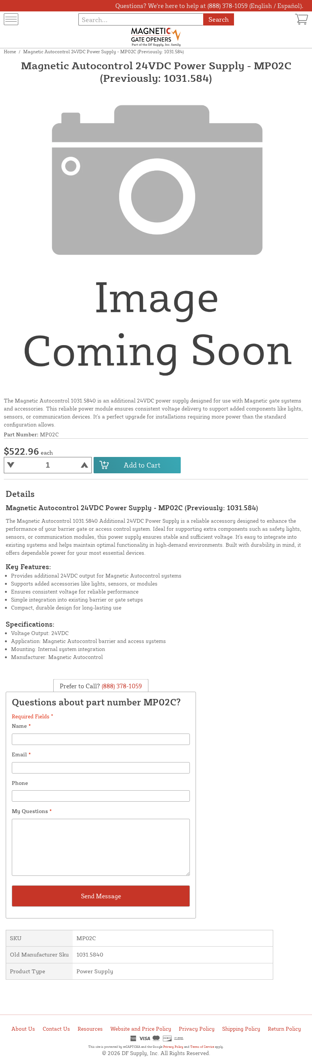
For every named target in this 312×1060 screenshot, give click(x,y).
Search (219, 19)
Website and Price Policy (140, 1028)
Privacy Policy (197, 1028)
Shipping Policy (241, 1028)
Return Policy (284, 1028)
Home (10, 51)
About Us (23, 1028)
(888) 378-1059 (121, 685)
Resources (90, 1028)
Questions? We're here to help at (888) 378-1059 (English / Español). (209, 6)
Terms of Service (202, 1047)
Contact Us (56, 1028)
